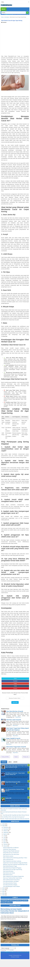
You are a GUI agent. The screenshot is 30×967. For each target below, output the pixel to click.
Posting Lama (25, 756)
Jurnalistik (11, 900)
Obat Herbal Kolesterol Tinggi (10, 866)
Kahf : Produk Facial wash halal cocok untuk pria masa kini (15, 818)
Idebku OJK (8, 798)
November (6, 829)
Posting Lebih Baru (5, 756)
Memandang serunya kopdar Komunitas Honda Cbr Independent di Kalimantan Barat (15, 911)
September (6, 832)
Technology (9, 902)
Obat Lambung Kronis (8, 859)
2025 (3, 825)
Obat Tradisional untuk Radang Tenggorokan (13, 876)
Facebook (15, 681)
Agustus (5, 834)
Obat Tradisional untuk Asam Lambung (12, 861)
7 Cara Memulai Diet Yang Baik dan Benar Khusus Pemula (15, 815)
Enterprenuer (4, 900)
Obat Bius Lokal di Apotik (13, 719)
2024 (3, 888)
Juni (4, 837)
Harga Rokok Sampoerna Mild (12, 781)
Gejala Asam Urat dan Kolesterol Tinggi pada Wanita (15, 862)
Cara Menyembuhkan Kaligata (10, 884)
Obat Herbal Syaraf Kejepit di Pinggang (12, 867)
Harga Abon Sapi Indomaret (9, 849)
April (4, 840)
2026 (3, 824)
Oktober (5, 830)
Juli (4, 835)
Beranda (16, 756)
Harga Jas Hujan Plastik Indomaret (11, 851)
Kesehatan (7, 17)
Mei (4, 839)
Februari (5, 844)
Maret (4, 842)
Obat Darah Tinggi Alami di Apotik (16, 747)
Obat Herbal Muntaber (8, 871)
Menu (4, 9)
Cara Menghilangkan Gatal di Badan (11, 886)
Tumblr (15, 686)
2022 (3, 891)
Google (15, 683)
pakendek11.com (18, 955)
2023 (3, 889)
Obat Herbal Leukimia (8, 856)
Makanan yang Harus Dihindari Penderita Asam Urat (15, 864)
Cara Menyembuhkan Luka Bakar (11, 881)
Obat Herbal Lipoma (7, 874)
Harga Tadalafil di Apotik (13, 738)
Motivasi (3, 902)
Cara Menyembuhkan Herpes (10, 883)
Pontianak (17, 956)
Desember (6, 827)
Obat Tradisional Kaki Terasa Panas (11, 879)
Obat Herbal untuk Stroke (9, 873)
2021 (3, 893)
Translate (11, 950)
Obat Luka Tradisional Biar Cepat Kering (12, 878)
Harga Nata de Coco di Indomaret (11, 852)
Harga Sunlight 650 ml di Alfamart (11, 847)
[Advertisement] (15, 39)
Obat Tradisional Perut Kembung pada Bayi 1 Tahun (15, 857)
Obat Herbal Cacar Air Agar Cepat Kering (12, 869)
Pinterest (15, 688)
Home (2, 17)
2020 (3, 894)
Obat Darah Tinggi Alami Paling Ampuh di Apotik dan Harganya (17, 729)
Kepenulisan (18, 900)
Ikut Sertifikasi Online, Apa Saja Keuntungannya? (13, 816)
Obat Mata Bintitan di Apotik (14, 711)
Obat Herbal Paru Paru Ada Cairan (11, 854)
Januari (5, 845)
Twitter (15, 678)
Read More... (19, 717)
